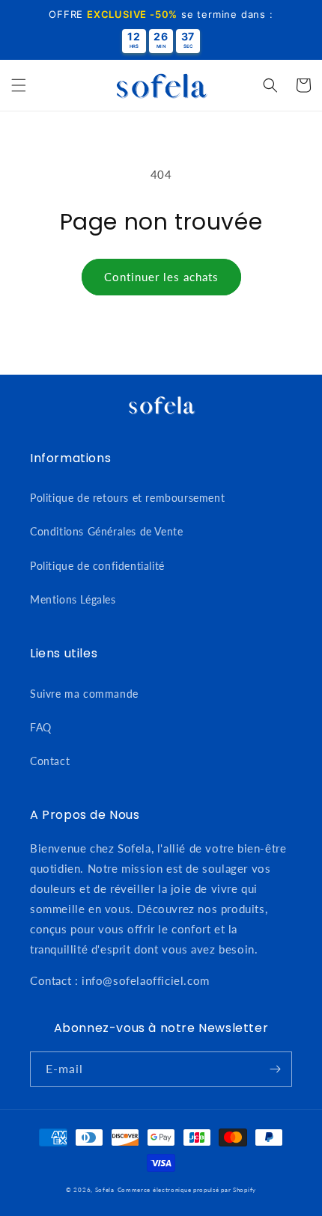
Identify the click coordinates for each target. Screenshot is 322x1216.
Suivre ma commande (84, 693)
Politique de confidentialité (97, 565)
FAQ (41, 727)
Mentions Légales (73, 599)
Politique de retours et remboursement (127, 497)
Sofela (105, 1190)
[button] (18, 85)
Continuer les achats (161, 276)
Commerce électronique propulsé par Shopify (187, 1190)
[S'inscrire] (274, 1069)
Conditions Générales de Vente (106, 531)
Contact (50, 761)
